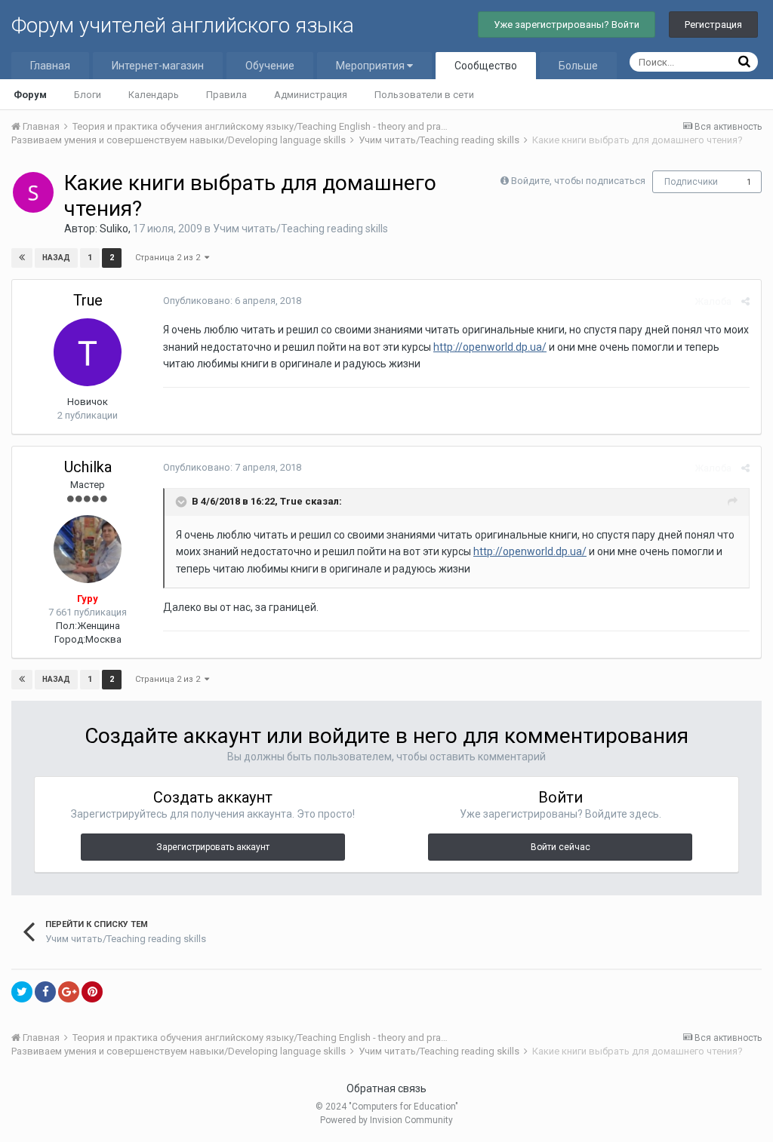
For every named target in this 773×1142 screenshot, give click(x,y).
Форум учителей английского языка (182, 25)
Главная (50, 66)
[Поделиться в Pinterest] (92, 991)
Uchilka (88, 467)
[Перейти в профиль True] (88, 352)
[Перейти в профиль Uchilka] (88, 549)
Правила (226, 94)
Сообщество (485, 66)
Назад (56, 257)
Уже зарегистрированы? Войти (566, 24)
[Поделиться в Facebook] (45, 991)
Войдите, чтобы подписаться (578, 180)
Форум (30, 94)
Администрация (310, 94)
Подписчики (691, 182)
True (88, 300)
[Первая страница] (21, 258)
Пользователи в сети (424, 94)
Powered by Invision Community (386, 1120)
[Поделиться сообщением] (745, 301)
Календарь (153, 94)
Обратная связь (386, 1088)
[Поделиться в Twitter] (21, 991)
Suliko (114, 229)
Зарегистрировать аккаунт (212, 847)
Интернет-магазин (158, 66)
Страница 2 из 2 (170, 257)
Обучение (269, 66)
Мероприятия (371, 66)
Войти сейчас (560, 847)
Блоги (87, 94)
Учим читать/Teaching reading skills (300, 229)
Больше (578, 66)
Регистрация (713, 24)
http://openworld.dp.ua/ (490, 347)
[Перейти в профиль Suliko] (33, 192)
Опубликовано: (232, 300)
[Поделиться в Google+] (68, 991)
